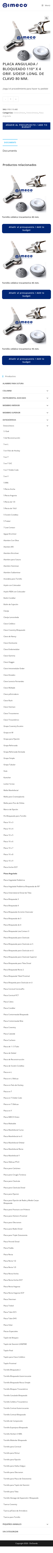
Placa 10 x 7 (8, 848)
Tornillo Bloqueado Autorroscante (17, 1376)
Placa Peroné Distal (11, 1241)
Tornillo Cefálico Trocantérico (16, 1402)
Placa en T (8, 1091)
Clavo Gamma (9, 655)
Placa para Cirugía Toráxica (15, 1174)
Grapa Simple (9, 758)
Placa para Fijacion (11, 1194)
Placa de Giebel (10, 1053)
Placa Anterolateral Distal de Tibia (17, 893)
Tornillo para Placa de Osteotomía (17, 1478)
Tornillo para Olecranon (13, 1472)
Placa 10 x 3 (8, 822)
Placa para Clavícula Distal (14, 1187)
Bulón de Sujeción (11, 604)
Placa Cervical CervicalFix (14, 989)
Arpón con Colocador (12, 585)
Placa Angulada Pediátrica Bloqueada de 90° (22, 886)
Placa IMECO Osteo (11, 1117)
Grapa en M (8, 732)
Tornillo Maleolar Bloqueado (15, 1440)
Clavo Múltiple (9, 688)
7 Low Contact (9, 527)
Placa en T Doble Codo (13, 1098)
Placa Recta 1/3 (10, 1267)
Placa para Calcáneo (12, 1168)
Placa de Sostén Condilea (14, 1066)
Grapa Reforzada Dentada (14, 752)
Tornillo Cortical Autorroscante (16, 1408)
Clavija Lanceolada (11, 617)
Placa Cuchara (9, 1040)
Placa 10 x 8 (8, 854)
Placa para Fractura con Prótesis (17, 1209)
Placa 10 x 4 (8, 828)
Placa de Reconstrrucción (14, 1059)
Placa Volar (8, 1325)
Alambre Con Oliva (11, 540)
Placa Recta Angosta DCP (14, 1293)
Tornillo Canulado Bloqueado (15, 1395)
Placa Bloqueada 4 (11, 905)
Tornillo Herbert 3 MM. (13, 1434)
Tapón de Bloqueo (11, 1337)
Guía (5, 771)
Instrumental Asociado (14, 398)
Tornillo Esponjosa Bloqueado (16, 1427)
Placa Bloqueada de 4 (12, 925)
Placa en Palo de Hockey (13, 1085)
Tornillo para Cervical (12, 1446)
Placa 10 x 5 (8, 835)
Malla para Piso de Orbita (14, 803)
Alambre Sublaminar (12, 572)
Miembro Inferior (11, 405)
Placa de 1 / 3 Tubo (11, 1046)
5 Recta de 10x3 (10, 508)
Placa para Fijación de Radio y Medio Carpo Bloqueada (21, 1201)
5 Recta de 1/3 (9, 502)
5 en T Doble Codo (11, 470)
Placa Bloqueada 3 (11, 899)
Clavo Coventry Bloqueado (14, 630)
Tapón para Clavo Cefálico (14, 1357)
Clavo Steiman (9, 707)
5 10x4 (6, 431)
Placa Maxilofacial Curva (14, 1130)
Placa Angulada (10, 873)
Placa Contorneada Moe (13, 1021)
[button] (46, 18)
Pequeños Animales (12, 1524)
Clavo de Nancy (10, 636)
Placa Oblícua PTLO (11, 1162)
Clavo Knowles (9, 675)
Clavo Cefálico (9, 623)
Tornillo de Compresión (13, 1421)
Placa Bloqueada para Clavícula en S (18, 944)
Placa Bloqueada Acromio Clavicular (18, 912)
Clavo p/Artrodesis (11, 694)
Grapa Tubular (9, 764)
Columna (7, 391)
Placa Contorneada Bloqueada (16, 1014)
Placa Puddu (9, 1248)
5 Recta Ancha (9, 489)
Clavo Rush (8, 700)
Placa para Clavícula (12, 1181)
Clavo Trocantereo (11, 713)
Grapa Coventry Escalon (13, 726)
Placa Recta (8, 1254)
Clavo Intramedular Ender (14, 668)
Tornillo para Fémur (12, 1453)
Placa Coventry (10, 1027)
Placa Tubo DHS (10, 1318)
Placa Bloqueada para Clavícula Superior (20, 957)
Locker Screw (9, 784)
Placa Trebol (9, 1305)
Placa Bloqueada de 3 (12, 918)
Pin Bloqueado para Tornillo (15, 816)
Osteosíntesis (19, 112)
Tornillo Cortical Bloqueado (15, 1414)
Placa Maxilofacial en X (13, 1136)
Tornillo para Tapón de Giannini (16, 1485)
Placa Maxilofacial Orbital (14, 1142)
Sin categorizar (10, 1531)
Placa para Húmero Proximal (15, 1216)
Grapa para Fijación (12, 739)
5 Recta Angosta (10, 495)
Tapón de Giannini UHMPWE (15, 1344)
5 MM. (6, 482)
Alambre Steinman (11, 566)
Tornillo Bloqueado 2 (12, 1370)
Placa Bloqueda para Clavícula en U (18, 982)
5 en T (6, 457)
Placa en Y (8, 1110)
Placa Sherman (10, 1299)
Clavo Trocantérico (11, 720)
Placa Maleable (10, 1123)
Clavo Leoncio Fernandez (14, 681)
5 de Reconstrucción (12, 438)
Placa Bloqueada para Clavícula (16, 937)
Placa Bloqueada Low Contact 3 (16, 931)
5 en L (6, 444)
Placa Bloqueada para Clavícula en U (19, 950)
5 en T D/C (8, 463)
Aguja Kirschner (10, 534)
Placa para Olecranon (12, 1222)
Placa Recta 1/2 (10, 1261)
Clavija (6, 611)
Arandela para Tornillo (13, 579)
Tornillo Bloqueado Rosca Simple (17, 1382)
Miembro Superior (11, 412)
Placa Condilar (9, 1008)
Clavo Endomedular (12, 649)
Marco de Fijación (11, 809)
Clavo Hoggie (9, 662)
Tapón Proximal (10, 1363)
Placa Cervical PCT (11, 995)
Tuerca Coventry (10, 1504)
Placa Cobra (8, 1001)
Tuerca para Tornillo (12, 1517)
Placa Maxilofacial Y (12, 1155)
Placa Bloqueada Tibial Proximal (17, 976)
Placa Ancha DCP (11, 867)
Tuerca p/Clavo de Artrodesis (15, 1510)
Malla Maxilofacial (11, 790)
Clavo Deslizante (10, 643)
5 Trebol (7, 521)
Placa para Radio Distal (13, 1229)
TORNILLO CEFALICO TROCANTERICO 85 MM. (20, 282)
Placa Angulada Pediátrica (14, 880)
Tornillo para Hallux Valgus (14, 1466)
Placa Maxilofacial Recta (13, 1149)
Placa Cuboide (9, 1034)
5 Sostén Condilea (11, 515)
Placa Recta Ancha (11, 1273)
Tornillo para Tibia (11, 1491)
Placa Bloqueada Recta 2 (14, 969)
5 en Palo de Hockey (12, 450)
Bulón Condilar (10, 598)
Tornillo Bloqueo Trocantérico (16, 1389)
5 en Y (6, 476)
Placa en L (8, 1072)
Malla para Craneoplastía (14, 796)
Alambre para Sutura (13, 383)
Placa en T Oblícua (11, 1104)
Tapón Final (8, 1350)
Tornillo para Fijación (12, 1459)
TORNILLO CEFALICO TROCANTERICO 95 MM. (20, 348)
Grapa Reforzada (11, 745)
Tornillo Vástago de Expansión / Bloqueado (21, 1498)
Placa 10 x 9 (8, 861)
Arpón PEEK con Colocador (14, 591)
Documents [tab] (10, 142)
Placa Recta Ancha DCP (13, 1280)
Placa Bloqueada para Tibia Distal (17, 963)
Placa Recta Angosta (12, 1286)
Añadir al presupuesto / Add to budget (26, 126)
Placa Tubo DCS (10, 1312)
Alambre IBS (9, 547)
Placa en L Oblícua (11, 1078)
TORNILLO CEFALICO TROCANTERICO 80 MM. (20, 217)
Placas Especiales (11, 1331)
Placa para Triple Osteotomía (15, 1235)
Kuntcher (7, 777)
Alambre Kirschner (11, 553)
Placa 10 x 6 (8, 841)
